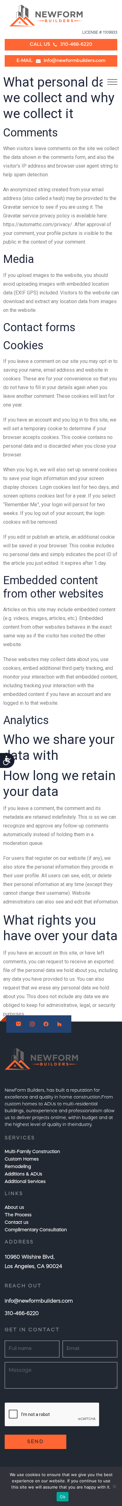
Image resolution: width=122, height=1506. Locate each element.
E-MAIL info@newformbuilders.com (61, 61)
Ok (62, 1496)
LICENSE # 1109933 (99, 33)
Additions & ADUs (23, 1174)
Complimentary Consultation (36, 1230)
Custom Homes (22, 1159)
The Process (18, 1215)
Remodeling (18, 1167)
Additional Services (25, 1182)
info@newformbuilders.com (39, 1301)
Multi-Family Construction (32, 1152)
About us (14, 1207)
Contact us (16, 1222)
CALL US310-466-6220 (61, 44)
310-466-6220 (22, 1313)
